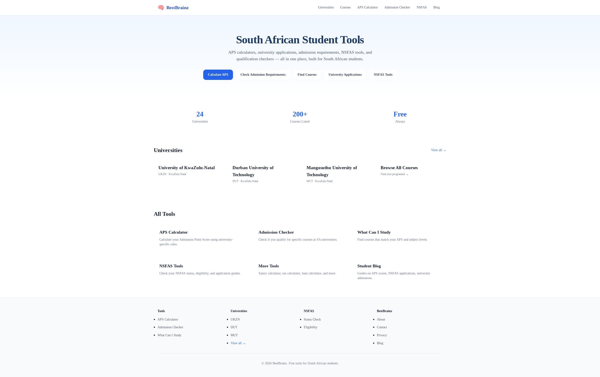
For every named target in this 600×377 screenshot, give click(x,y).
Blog (436, 7)
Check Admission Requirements (262, 74)
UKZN (235, 319)
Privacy (382, 335)
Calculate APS (218, 74)
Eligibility (310, 327)
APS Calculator (367, 7)
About (381, 319)
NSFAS (422, 7)
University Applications (345, 74)
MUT (234, 335)
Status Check (312, 319)
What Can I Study (169, 335)
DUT (234, 327)
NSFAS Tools (383, 74)
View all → (438, 150)
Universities (326, 7)
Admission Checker (397, 7)
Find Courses (307, 74)
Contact (382, 327)
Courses (345, 7)
